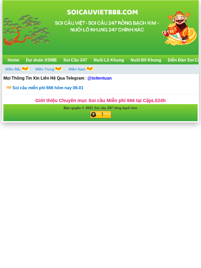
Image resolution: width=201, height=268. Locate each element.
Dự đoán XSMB (41, 60)
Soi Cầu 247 (75, 60)
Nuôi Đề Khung (146, 60)
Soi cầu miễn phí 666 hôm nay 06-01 (47, 88)
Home (13, 60)
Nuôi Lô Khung (109, 60)
